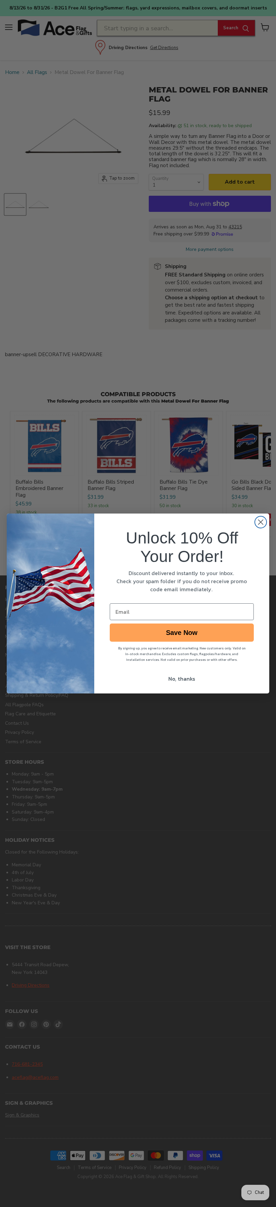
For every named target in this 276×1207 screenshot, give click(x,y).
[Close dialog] (261, 522)
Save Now (182, 632)
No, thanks (181, 679)
